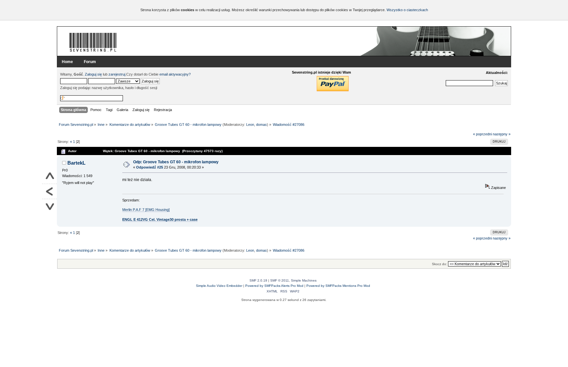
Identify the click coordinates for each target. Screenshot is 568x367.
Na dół (49, 206)
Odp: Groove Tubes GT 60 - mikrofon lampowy (176, 162)
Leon (250, 124)
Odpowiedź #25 (149, 167)
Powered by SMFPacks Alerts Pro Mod (274, 285)
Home (67, 61)
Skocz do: (439, 264)
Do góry (49, 176)
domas (261, 124)
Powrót (49, 191)
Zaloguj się (93, 74)
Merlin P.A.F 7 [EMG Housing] (146, 210)
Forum (90, 61)
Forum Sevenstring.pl (93, 42)
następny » (501, 134)
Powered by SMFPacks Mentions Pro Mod (338, 285)
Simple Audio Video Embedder (219, 285)
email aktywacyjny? (175, 74)
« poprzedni (482, 134)
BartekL (76, 163)
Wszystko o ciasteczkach (407, 10)
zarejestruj (116, 74)
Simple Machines (304, 280)
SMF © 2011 (279, 280)
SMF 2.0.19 (258, 280)
